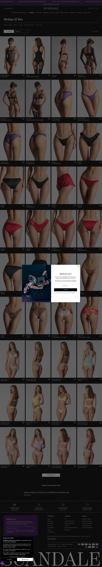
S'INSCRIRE (65, 289)
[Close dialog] (78, 266)
